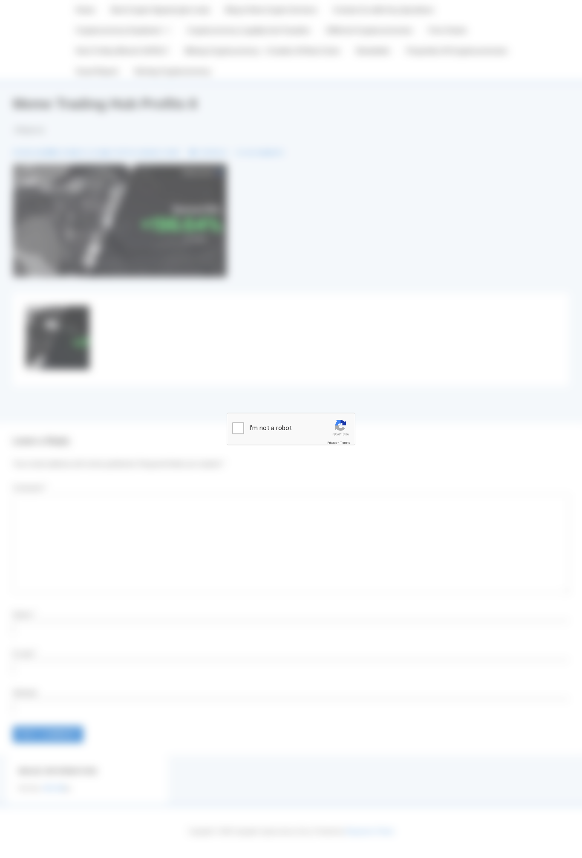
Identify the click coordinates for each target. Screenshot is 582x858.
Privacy (332, 443)
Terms (345, 443)
